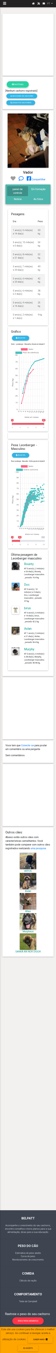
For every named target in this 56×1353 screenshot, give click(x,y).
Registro (21, 338)
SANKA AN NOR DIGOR (28, 951)
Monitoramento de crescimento (28, 1259)
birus (27, 608)
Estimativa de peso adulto (28, 1253)
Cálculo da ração (28, 1280)
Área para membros (28, 1321)
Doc (27, 584)
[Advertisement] (28, 45)
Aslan (28, 628)
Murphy (29, 649)
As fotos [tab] (38, 199)
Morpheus (28, 931)
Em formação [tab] (38, 189)
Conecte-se (27, 745)
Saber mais (39, 1339)
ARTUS (28, 870)
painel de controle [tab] (18, 191)
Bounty (29, 564)
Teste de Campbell (28, 1301)
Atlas (28, 911)
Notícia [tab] (17, 199)
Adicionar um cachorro (22, 96)
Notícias (18, 84)
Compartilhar (38, 179)
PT (49, 3)
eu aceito (28, 1348)
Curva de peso (28, 1256)
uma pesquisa (38, 848)
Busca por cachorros (21, 103)
